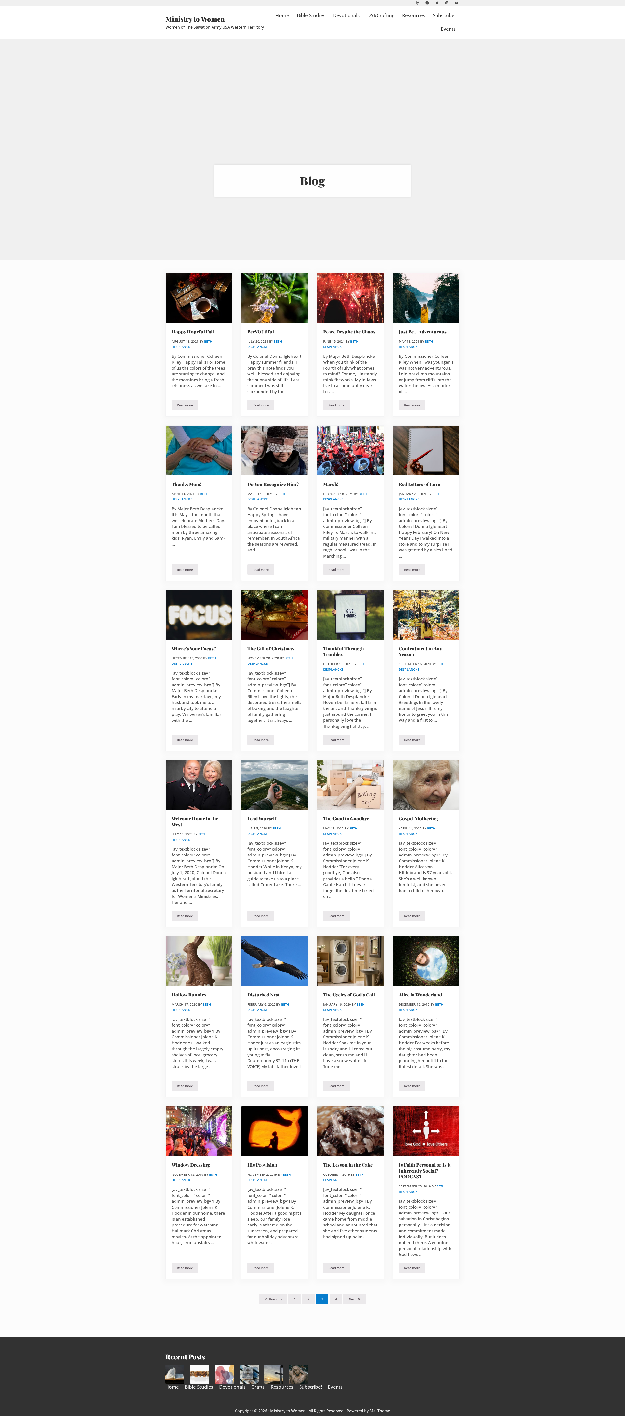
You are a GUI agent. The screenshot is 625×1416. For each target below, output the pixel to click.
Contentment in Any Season (420, 651)
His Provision (262, 1165)
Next (352, 1299)
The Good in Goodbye (346, 819)
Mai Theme (380, 1411)
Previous (275, 1299)
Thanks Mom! (187, 484)
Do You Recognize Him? (273, 484)
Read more (187, 406)
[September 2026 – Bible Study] (174, 1374)
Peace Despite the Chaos (349, 332)
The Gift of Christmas (270, 648)
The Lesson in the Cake (348, 1165)
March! (331, 484)
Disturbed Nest (263, 995)
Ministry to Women (195, 18)
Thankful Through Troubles (343, 651)
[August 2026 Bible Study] (298, 1374)
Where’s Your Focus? (194, 648)
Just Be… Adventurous (423, 332)
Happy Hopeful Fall (193, 332)
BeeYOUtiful (260, 332)
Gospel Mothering (418, 819)
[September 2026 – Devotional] (224, 1374)
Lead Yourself (261, 819)
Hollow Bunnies (189, 995)
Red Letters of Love (419, 484)
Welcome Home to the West (195, 822)
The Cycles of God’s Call (349, 995)
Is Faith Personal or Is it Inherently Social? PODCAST (425, 1171)
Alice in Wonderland (420, 995)
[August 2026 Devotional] (273, 1374)
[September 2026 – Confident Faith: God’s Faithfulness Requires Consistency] (249, 1374)
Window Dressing (191, 1165)
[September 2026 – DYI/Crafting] (199, 1374)
